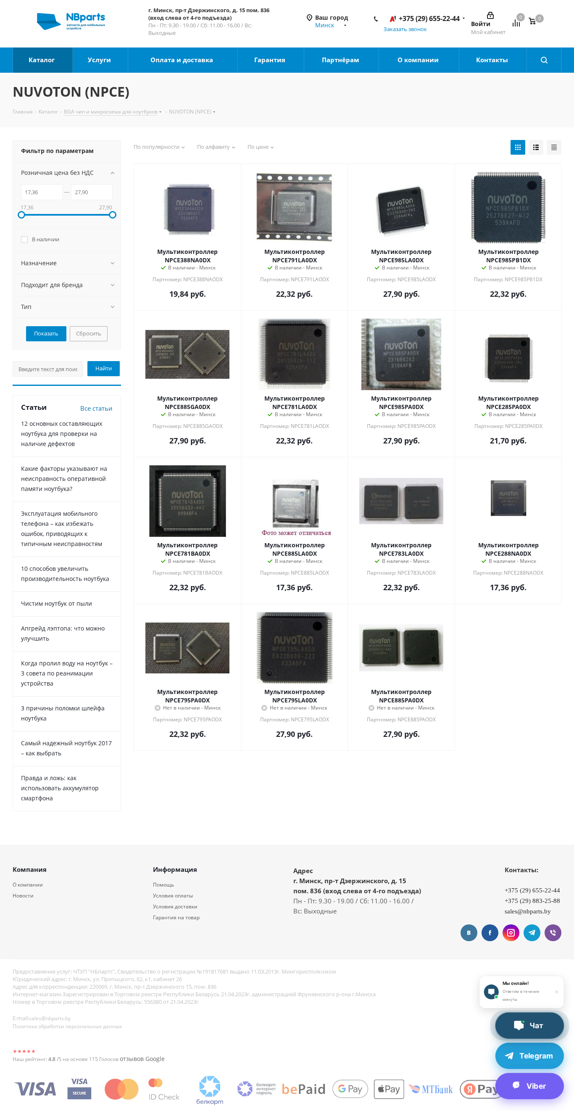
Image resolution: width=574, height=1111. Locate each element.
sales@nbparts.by (50, 1018)
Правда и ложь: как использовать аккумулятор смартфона (60, 788)
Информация (175, 869)
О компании (419, 59)
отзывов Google (142, 1059)
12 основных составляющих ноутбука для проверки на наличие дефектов (61, 434)
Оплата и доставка (182, 59)
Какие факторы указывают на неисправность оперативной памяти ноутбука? (64, 478)
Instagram (511, 932)
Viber (553, 932)
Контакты (493, 59)
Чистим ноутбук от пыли (56, 603)
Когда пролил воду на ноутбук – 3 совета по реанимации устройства (67, 673)
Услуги (100, 59)
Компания (30, 869)
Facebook (490, 932)
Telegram (532, 932)
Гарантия (270, 59)
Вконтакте (469, 932)
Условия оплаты (173, 895)
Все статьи (96, 408)
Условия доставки (175, 906)
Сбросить (88, 333)
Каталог (42, 59)
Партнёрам (341, 59)
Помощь (163, 884)
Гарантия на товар (176, 917)
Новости (23, 895)
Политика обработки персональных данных (67, 1026)
